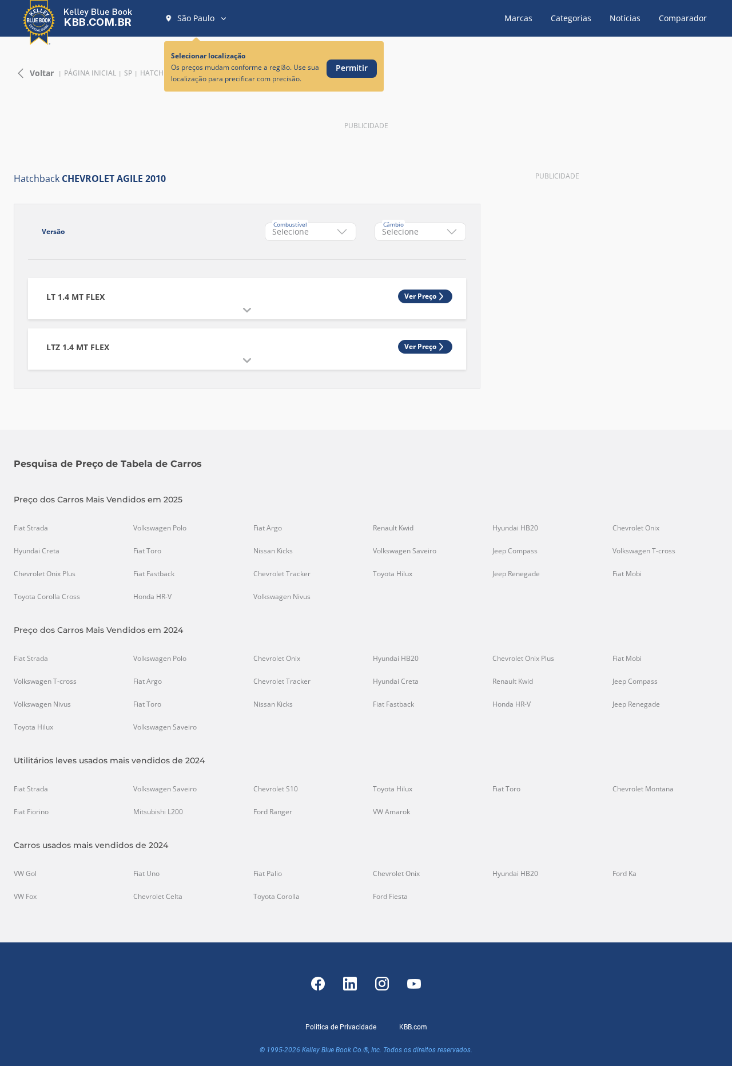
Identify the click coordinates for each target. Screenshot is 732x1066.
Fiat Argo (267, 528)
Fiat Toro (147, 551)
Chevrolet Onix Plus (44, 573)
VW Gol (25, 873)
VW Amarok (391, 812)
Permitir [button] (352, 67)
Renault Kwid (393, 528)
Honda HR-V (152, 596)
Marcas (518, 18)
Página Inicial (90, 73)
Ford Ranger (272, 812)
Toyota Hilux (392, 573)
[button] (196, 18)
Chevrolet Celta (157, 896)
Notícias (625, 18)
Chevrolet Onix (635, 528)
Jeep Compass (515, 551)
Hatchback (161, 73)
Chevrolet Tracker (282, 573)
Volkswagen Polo (159, 528)
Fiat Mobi (627, 573)
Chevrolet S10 (275, 789)
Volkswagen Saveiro (404, 551)
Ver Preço (420, 296)
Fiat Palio (267, 873)
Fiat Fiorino (31, 812)
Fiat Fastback (153, 573)
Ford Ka (624, 873)
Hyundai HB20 (515, 528)
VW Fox (25, 896)
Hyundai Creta (36, 551)
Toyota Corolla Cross (47, 596)
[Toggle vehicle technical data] (247, 310)
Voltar (42, 73)
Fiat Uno (146, 873)
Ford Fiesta (390, 896)
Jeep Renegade (516, 573)
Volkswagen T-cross (643, 551)
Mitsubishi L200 (158, 812)
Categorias (571, 18)
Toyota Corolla (276, 896)
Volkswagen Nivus (282, 596)
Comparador (683, 18)
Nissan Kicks (273, 551)
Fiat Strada (31, 528)
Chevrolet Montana (643, 789)
